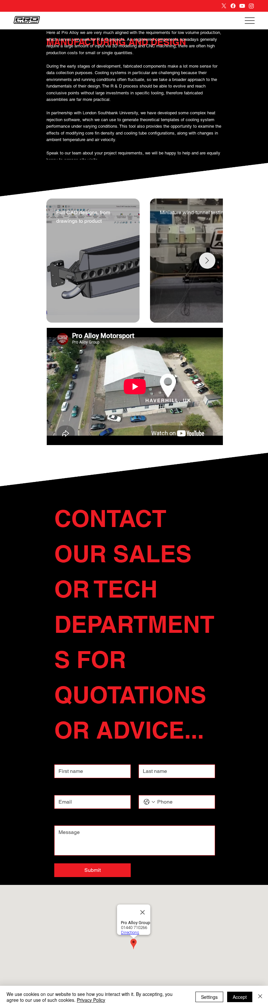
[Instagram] (251, 6)
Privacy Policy (91, 1000)
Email (61, 789)
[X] (224, 6)
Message (65, 819)
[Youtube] (242, 6)
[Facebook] (233, 6)
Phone (145, 789)
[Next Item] (207, 260)
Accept (240, 997)
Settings (209, 997)
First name (65, 758)
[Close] (260, 997)
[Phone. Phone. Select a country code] (149, 802)
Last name (149, 758)
